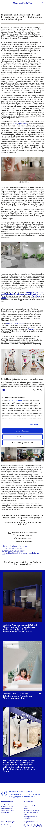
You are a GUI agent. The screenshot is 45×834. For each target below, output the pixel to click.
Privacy (26, 809)
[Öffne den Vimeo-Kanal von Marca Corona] (40, 826)
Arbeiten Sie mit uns (7, 809)
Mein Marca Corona (7, 805)
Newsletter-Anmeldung (24, 541)
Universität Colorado (20, 123)
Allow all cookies (22, 431)
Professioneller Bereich (7, 827)
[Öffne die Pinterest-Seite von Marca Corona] (34, 826)
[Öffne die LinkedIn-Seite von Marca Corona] (31, 826)
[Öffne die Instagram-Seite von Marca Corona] (28, 826)
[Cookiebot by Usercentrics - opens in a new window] (33, 390)
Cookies (26, 807)
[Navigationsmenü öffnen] (42, 3)
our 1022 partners (15, 400)
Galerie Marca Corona (7, 810)
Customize (21, 437)
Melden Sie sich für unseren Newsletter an (22, 553)
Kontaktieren (24, 532)
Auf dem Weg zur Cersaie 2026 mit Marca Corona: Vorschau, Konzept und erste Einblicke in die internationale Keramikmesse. (20, 628)
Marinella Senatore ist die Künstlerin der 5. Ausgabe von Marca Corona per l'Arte (17, 696)
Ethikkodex (27, 818)
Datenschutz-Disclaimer (30, 816)
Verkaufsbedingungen (30, 805)
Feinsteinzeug (5, 812)
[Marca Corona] (22, 4)
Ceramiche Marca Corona (16, 794)
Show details (34, 425)
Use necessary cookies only (22, 443)
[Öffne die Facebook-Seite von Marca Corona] (25, 826)
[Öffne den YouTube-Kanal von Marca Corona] (37, 826)
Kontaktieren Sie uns (7, 807)
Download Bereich (6, 825)
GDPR (25, 814)
